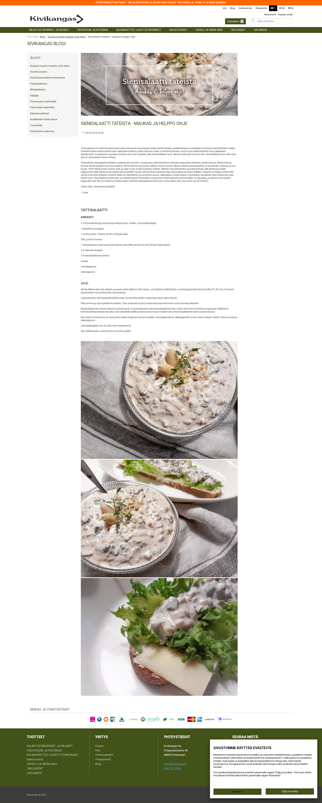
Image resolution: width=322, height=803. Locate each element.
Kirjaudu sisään (285, 14)
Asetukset (237, 791)
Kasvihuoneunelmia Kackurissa (47, 77)
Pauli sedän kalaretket (42, 107)
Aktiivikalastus (38, 89)
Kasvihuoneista (38, 71)
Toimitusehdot (245, 8)
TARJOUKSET (238, 30)
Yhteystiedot (261, 8)
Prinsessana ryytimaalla (43, 101)
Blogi (232, 8)
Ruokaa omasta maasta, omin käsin (50, 65)
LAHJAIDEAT (260, 30)
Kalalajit (34, 95)
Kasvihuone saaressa (42, 131)
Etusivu (99, 746)
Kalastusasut (178, 30)
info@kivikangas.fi (175, 764)
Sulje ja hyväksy (290, 791)
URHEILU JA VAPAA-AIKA (209, 30)
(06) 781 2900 (172, 768)
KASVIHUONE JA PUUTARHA (93, 30)
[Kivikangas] (87, 19)
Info (225, 8)
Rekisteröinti (270, 14)
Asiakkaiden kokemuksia (43, 119)
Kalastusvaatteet (39, 113)
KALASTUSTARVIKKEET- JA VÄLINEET (49, 30)
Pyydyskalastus (38, 83)
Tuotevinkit (36, 125)
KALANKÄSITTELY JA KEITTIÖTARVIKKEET (138, 30)
